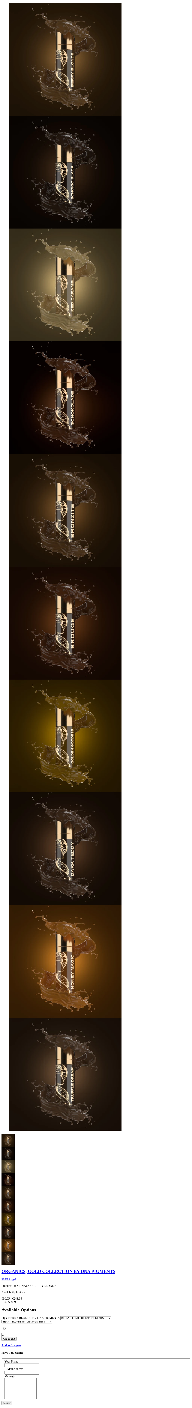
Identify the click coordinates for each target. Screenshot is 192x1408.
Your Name (11, 1361)
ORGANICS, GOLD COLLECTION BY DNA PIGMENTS (58, 1271)
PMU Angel (9, 1279)
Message (9, 1376)
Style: (31, 1317)
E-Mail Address (13, 1368)
